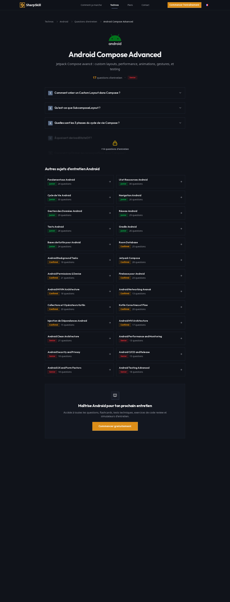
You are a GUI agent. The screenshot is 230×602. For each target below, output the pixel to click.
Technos (114, 4)
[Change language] (207, 5)
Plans (130, 4)
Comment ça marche (91, 4)
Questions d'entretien (85, 21)
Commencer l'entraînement (184, 4)
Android (64, 21)
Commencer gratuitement (115, 426)
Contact (145, 4)
